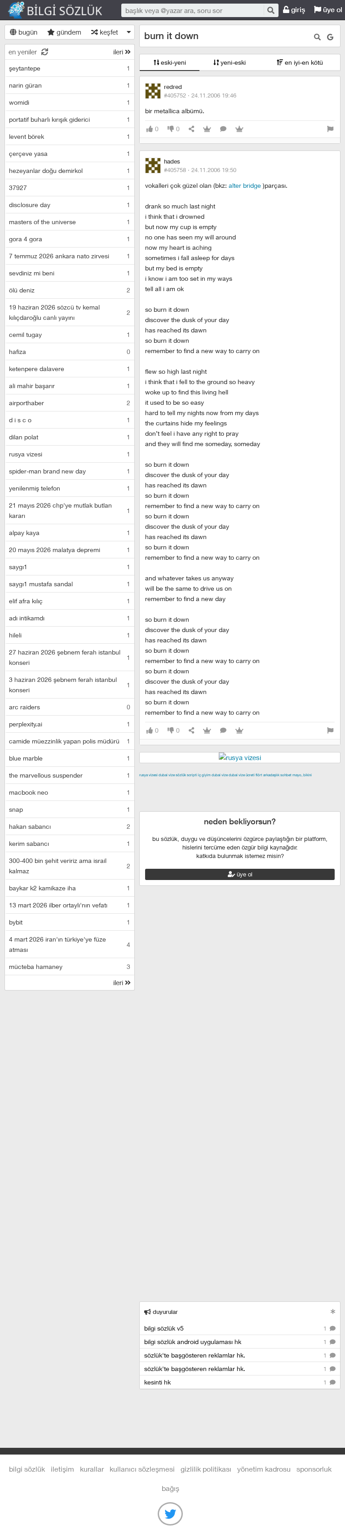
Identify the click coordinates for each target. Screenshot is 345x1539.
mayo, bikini (302, 775)
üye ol (243, 874)
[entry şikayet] (330, 129)
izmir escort (156, 785)
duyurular (164, 1312)
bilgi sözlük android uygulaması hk (236, 1341)
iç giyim (204, 775)
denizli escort (281, 785)
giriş (297, 9)
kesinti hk (236, 1382)
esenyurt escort (184, 806)
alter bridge (246, 185)
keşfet (108, 32)
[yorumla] (223, 129)
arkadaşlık (271, 775)
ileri (119, 52)
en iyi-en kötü (303, 62)
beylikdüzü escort (235, 806)
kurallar (92, 1468)
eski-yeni (172, 62)
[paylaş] (191, 129)
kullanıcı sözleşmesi (142, 1468)
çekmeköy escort (186, 796)
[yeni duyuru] (333, 1311)
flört (259, 775)
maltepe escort (198, 785)
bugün (27, 32)
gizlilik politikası (206, 1468)
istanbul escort (305, 796)
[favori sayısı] (207, 129)
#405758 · (200, 169)
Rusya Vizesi (148, 775)
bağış (170, 1488)
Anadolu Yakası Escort (248, 796)
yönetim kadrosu (264, 1468)
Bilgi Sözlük (62, 10)
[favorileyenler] (239, 129)
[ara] (270, 10)
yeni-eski (232, 62)
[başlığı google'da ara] (330, 37)
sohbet (286, 775)
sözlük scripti (186, 775)
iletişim (62, 1468)
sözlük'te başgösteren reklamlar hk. (236, 1355)
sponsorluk (314, 1468)
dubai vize (167, 775)
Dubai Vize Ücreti (242, 775)
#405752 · (200, 95)
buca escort (241, 785)
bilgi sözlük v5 (236, 1328)
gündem (68, 32)
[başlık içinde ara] (317, 37)
